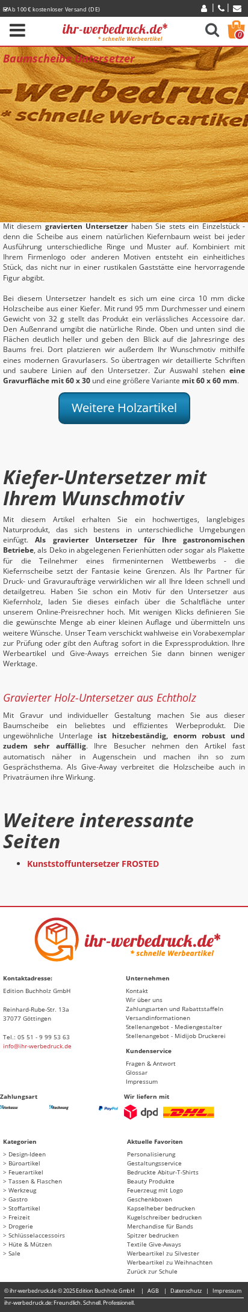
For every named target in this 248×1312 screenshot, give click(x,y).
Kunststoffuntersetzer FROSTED (93, 863)
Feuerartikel (25, 1172)
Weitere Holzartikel (124, 407)
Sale (14, 1253)
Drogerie (20, 1226)
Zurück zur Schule (152, 1271)
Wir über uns (144, 999)
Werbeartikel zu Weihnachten (169, 1262)
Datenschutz (186, 1291)
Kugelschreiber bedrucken (164, 1217)
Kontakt (137, 990)
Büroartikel (24, 1163)
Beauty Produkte (151, 1181)
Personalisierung (151, 1154)
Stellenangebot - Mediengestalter (174, 1026)
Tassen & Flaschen (35, 1181)
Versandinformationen (158, 1017)
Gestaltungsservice (154, 1163)
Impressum (142, 1081)
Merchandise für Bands (160, 1226)
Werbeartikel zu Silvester (163, 1253)
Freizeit (19, 1217)
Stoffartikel (24, 1208)
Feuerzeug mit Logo (155, 1190)
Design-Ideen (27, 1154)
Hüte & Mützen (30, 1244)
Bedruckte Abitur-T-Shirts (163, 1172)
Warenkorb (240, 34)
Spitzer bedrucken (153, 1235)
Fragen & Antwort (151, 1063)
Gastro (18, 1199)
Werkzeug (22, 1190)
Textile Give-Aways (154, 1244)
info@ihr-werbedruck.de (37, 1046)
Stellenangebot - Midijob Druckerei (176, 1035)
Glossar (136, 1072)
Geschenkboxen (149, 1199)
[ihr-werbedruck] (115, 30)
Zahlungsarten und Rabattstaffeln (174, 1008)
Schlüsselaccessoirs (36, 1235)
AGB (153, 1291)
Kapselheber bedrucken (161, 1208)
